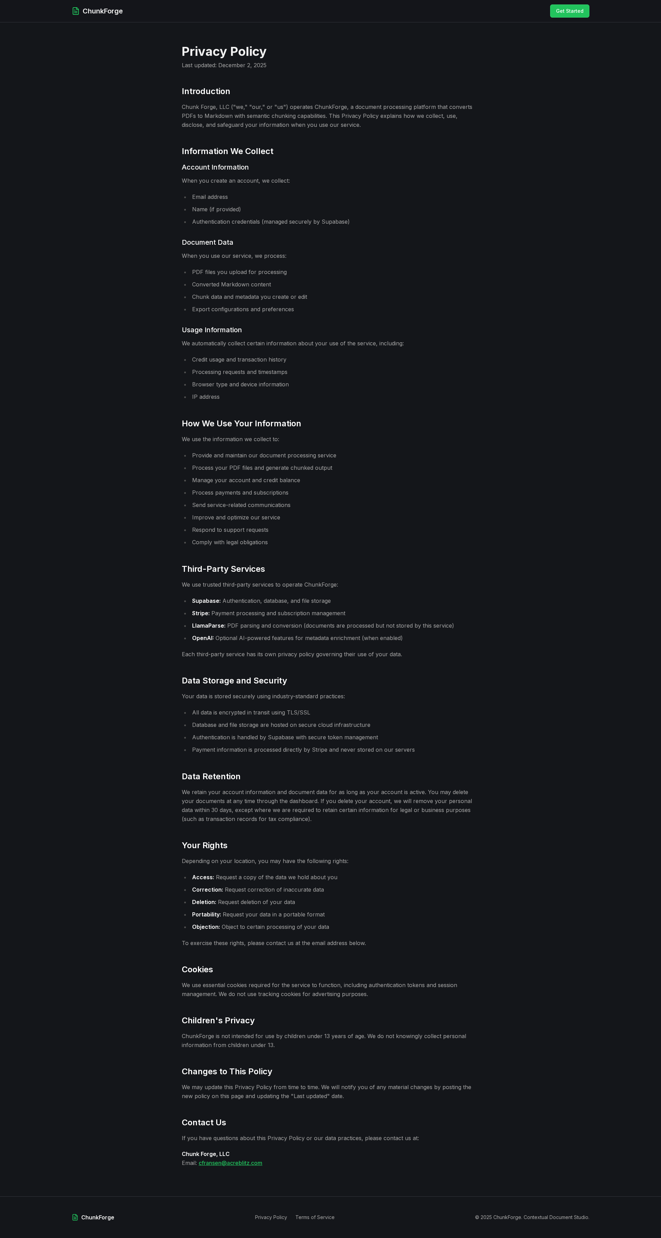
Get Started (570, 11)
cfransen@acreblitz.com (230, 1162)
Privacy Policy (271, 1217)
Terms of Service (315, 1217)
